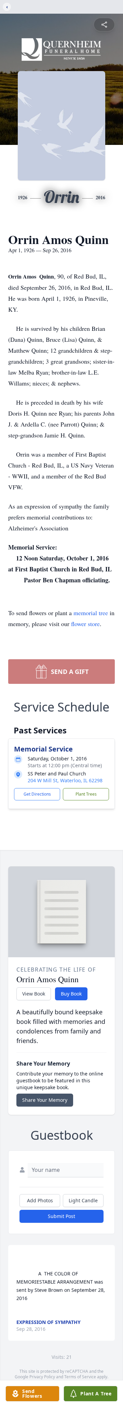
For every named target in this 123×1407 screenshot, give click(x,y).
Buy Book (71, 993)
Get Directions (37, 794)
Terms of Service (80, 1377)
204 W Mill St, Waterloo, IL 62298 (65, 780)
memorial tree (90, 613)
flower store (85, 624)
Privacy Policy (42, 1377)
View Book (33, 993)
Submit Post (61, 1216)
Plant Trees (86, 794)
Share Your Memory (44, 1100)
